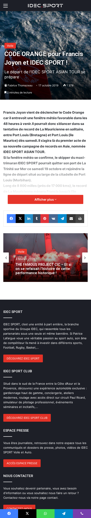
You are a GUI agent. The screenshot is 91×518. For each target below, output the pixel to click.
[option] (45, 257)
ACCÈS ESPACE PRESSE (22, 463)
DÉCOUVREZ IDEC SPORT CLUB (27, 417)
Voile (10, 45)
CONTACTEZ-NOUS (19, 508)
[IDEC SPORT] (45, 5)
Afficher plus (44, 199)
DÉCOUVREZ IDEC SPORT (23, 358)
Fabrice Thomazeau (20, 85)
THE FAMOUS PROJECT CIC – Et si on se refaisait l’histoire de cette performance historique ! (43, 268)
